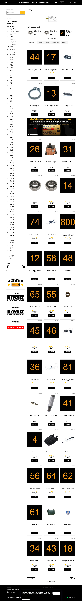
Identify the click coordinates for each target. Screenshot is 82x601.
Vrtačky (11, 47)
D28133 (11, 82)
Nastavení (26, 598)
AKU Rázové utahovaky (14, 31)
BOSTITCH (10, 23)
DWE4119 (12, 180)
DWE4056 (12, 168)
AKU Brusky (12, 34)
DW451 (11, 118)
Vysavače (12, 255)
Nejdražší (47, 42)
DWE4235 (12, 219)
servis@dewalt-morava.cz (13, 589)
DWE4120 (12, 181)
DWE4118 (12, 178)
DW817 (11, 137)
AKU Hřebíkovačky (13, 41)
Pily (10, 253)
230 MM (11, 245)
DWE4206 (12, 199)
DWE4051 (12, 167)
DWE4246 (12, 222)
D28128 (11, 74)
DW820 (11, 142)
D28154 (11, 101)
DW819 (11, 141)
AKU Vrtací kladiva (13, 33)
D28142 (11, 93)
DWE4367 (12, 234)
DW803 (11, 126)
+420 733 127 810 (11, 592)
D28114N (11, 67)
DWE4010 (12, 162)
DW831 (11, 155)
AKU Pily (11, 36)
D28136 (11, 87)
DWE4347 (12, 230)
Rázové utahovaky (13, 51)
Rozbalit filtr (15, 273)
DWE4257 (12, 224)
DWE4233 (12, 216)
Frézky (11, 248)
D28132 (11, 80)
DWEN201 (12, 242)
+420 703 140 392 (12, 591)
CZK (62, 2)
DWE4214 (12, 206)
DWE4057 (12, 170)
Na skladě (11, 271)
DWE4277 (12, 227)
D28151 (11, 96)
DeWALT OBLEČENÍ (12, 21)
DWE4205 (12, 198)
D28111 (11, 64)
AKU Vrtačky (12, 28)
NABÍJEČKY (12, 43)
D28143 (11, 95)
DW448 (11, 114)
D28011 (11, 57)
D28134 (11, 83)
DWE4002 (12, 160)
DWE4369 (12, 235)
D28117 (11, 70)
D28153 (11, 100)
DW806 (11, 128)
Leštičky (11, 247)
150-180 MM (12, 244)
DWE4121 (12, 183)
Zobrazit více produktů (51, 38)
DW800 (11, 123)
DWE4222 (12, 213)
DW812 (11, 132)
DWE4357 (12, 232)
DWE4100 (12, 172)
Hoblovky (11, 252)
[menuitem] (24, 2)
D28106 (11, 61)
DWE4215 (12, 208)
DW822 (11, 146)
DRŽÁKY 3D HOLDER (12, 20)
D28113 (11, 65)
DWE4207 (12, 201)
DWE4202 (12, 193)
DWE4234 (12, 217)
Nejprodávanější (56, 42)
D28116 (11, 69)
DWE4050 (12, 165)
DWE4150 (12, 185)
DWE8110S (12, 240)
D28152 (11, 98)
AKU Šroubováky (13, 29)
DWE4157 (12, 191)
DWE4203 (12, 195)
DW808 (11, 129)
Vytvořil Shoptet (72, 597)
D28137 (11, 88)
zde (28, 595)
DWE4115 (12, 177)
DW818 (11, 139)
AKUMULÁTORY (13, 44)
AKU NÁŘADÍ (11, 26)
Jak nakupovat (46, 589)
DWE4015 (12, 164)
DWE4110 (12, 173)
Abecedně (64, 42)
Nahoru (31, 578)
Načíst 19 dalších (51, 575)
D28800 (11, 108)
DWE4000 (12, 157)
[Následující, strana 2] (71, 578)
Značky (10, 258)
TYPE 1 (11, 190)
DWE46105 (12, 239)
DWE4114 (12, 175)
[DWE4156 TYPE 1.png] (51, 15)
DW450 (11, 116)
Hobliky (11, 250)
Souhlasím (56, 593)
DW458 (11, 121)
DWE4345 (12, 229)
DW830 (11, 154)
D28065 (11, 59)
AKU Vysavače (12, 39)
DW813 (11, 134)
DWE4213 (12, 204)
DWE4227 (12, 214)
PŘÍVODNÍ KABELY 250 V (13, 257)
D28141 (11, 92)
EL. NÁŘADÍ (10, 46)
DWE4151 (12, 186)
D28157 (11, 106)
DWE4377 (12, 237)
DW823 (11, 147)
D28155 (11, 103)
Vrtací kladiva (12, 49)
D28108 (11, 62)
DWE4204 (12, 196)
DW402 (11, 111)
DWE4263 (12, 226)
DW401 (11, 110)
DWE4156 (12, 188)
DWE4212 (12, 203)
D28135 (11, 85)
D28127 (11, 72)
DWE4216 (12, 209)
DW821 (11, 144)
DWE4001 (12, 159)
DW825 (11, 150)
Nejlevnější (40, 42)
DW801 (11, 124)
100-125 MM (12, 54)
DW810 (11, 131)
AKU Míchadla (12, 38)
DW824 (11, 149)
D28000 (11, 56)
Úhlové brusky (12, 52)
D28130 (11, 77)
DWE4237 (12, 221)
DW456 (11, 119)
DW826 (11, 152)
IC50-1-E (11, 25)
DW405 (11, 113)
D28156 (11, 105)
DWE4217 (12, 211)
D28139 (11, 90)
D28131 (11, 79)
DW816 (11, 136)
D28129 (11, 75)
